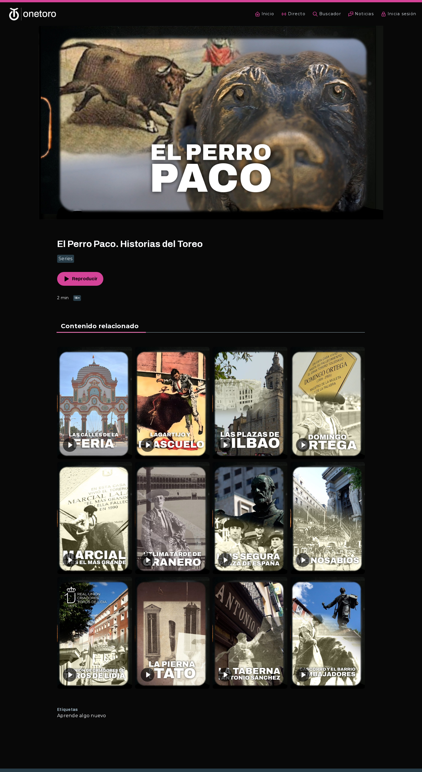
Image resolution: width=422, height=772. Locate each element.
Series (66, 258)
